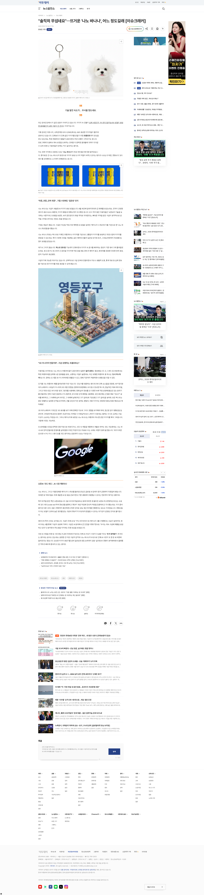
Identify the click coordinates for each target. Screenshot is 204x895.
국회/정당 (122, 780)
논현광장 (151, 780)
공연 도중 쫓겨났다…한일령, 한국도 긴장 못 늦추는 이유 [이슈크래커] (62, 563)
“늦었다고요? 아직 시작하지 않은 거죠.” (53, 566)
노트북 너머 (152, 798)
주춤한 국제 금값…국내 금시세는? (147, 99)
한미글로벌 (141, 446)
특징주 (142, 395)
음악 (39, 828)
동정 (136, 798)
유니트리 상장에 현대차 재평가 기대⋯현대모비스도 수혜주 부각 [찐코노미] (153, 267)
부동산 (67, 773)
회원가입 (143, 2)
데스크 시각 (152, 787)
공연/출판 (40, 832)
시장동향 (67, 777)
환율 (39, 801)
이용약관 (61, 852)
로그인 (136, 2)
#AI (64, 578)
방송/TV (40, 821)
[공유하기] (146, 28)
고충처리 (96, 852)
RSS (163, 2)
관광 (39, 818)
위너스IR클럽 (108, 814)
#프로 (80, 578)
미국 (106, 784)
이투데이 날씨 (122, 814)
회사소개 (53, 852)
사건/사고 (138, 784)
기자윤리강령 (73, 870)
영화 (39, 825)
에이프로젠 (141, 457)
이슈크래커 (63, 9)
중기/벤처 (80, 801)
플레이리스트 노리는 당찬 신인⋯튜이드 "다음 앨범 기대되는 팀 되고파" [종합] (65, 592)
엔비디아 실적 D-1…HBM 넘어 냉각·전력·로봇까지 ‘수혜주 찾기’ (78, 674)
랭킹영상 (67, 821)
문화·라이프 (41, 814)
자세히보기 (62, 588)
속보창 (148, 2)
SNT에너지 (141, 463)
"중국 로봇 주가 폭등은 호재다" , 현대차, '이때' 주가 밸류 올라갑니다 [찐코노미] (150, 163)
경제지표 (93, 780)
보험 (53, 784)
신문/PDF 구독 (156, 2)
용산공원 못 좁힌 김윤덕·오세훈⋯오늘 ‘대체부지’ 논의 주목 (76, 661)
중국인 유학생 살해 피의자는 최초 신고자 (150, 130)
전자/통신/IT (81, 780)
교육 (136, 780)
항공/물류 (80, 791)
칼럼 (150, 794)
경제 (92, 773)
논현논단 (151, 777)
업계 (66, 780)
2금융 (53, 787)
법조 (136, 777)
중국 (106, 787)
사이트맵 (144, 852)
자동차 (80, 784)
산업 (79, 773)
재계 (79, 777)
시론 (150, 784)
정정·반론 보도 (115, 852)
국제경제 (107, 777)
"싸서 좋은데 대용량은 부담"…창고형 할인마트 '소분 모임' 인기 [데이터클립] (153, 225)
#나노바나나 (54, 578)
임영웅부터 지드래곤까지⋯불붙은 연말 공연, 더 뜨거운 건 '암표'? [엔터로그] (65, 557)
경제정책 (93, 777)
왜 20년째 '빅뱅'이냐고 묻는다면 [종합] (53, 598)
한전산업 (140, 452)
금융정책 (54, 777)
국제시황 (40, 805)
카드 (53, 791)
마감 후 (151, 791)
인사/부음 (138, 794)
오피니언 (151, 773)
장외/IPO (40, 787)
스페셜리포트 (82, 814)
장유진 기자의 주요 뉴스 (49, 588)
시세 (39, 784)
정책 (66, 784)
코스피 (142, 436)
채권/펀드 (40, 798)
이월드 (140, 441)
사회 (136, 773)
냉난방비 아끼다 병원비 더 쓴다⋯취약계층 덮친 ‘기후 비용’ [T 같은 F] (153, 251)
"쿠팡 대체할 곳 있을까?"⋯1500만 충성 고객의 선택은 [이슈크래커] (62, 560)
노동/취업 (138, 787)
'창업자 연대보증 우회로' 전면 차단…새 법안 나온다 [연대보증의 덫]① (83, 636)
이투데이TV (68, 814)
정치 (121, 773)
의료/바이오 (81, 798)
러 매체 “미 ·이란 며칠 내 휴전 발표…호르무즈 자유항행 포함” (77, 687)
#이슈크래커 (43, 578)
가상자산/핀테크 (56, 794)
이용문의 (104, 852)
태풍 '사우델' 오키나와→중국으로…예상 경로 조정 (73, 700)
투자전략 (157, 395)
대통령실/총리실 (124, 777)
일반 (39, 808)
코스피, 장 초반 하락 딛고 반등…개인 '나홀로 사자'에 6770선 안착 (158, 125)
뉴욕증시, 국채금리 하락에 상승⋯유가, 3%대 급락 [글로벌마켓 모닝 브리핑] (82, 725)
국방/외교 (122, 784)
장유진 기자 (42, 29)
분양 (66, 787)
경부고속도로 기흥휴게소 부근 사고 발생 (152, 88)
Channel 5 (95, 814)
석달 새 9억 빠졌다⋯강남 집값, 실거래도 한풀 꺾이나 (74, 648)
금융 (53, 773)
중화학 (80, 787)
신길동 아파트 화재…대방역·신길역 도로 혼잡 (154, 83)
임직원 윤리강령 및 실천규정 (86, 870)
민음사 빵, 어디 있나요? (144, 93)
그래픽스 (81, 9)
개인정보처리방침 (73, 852)
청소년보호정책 (85, 852)
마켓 (39, 773)
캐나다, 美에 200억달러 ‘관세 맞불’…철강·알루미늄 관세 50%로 (78, 713)
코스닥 (158, 436)
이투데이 (40, 15)
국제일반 (107, 780)
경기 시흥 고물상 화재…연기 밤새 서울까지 (150, 104)
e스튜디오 (67, 818)
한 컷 (88, 9)
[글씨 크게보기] (162, 28)
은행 (53, 780)
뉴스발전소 (49, 8)
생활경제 (93, 784)
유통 (79, 794)
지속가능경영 (135, 814)
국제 (106, 773)
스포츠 (40, 835)
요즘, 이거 (72, 9)
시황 (39, 780)
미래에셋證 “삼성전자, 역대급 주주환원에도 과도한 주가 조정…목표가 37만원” (162, 109)
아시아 (106, 791)
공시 (39, 777)
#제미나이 (72, 578)
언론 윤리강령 (65, 870)
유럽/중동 (107, 794)
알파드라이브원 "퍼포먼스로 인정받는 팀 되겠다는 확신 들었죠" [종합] (63, 595)
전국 (136, 791)
